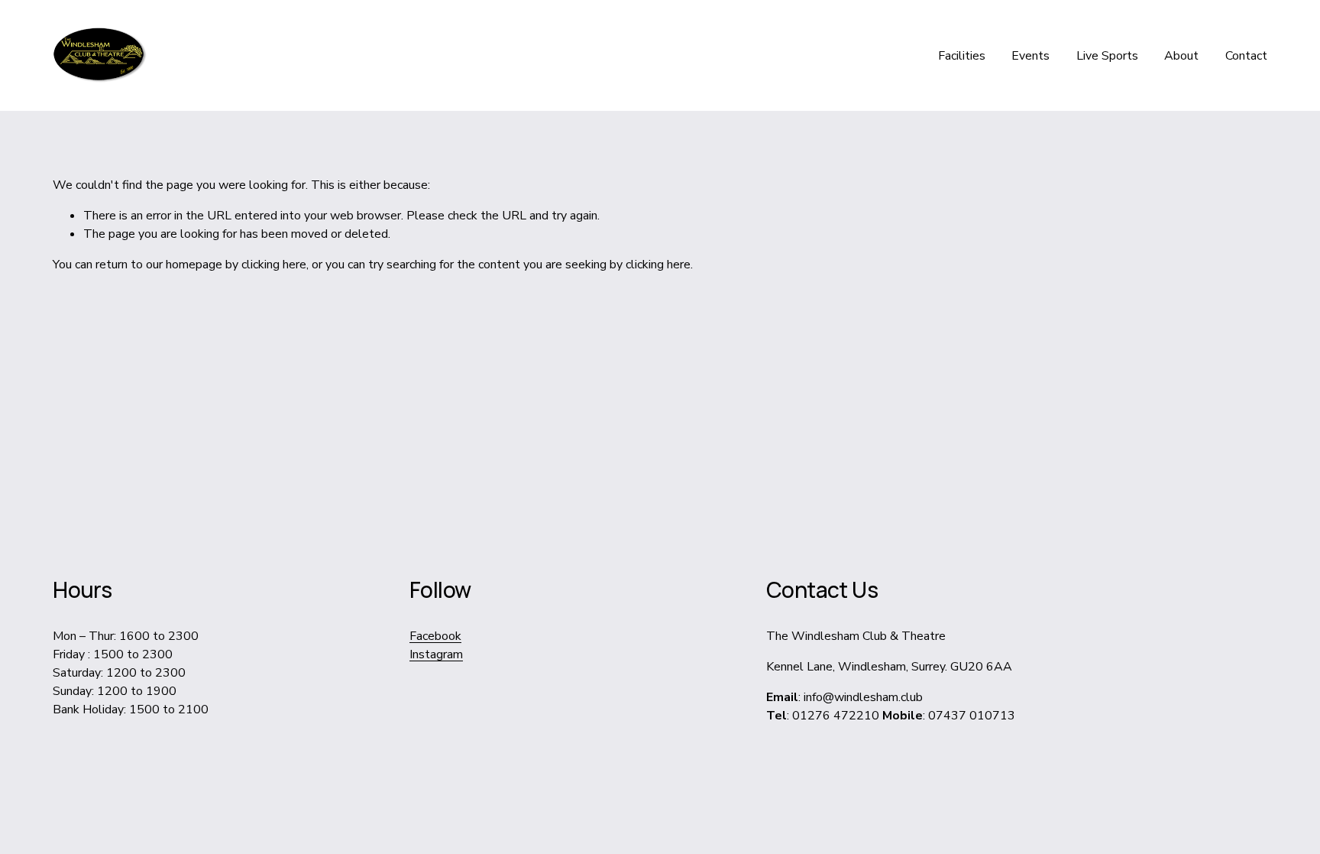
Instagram (436, 654)
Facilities (961, 55)
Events (1030, 55)
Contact (1246, 55)
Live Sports (1107, 55)
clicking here (273, 264)
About (1181, 55)
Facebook (435, 636)
